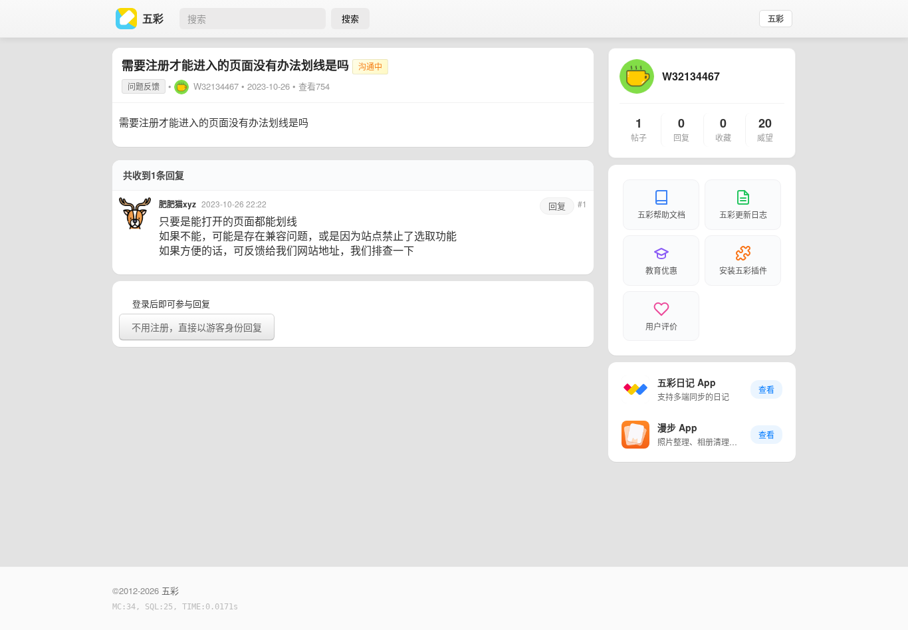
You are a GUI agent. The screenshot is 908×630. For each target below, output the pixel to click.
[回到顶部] (880, 599)
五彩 (776, 19)
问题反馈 (144, 86)
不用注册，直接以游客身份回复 (197, 327)
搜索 (350, 18)
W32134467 (216, 86)
